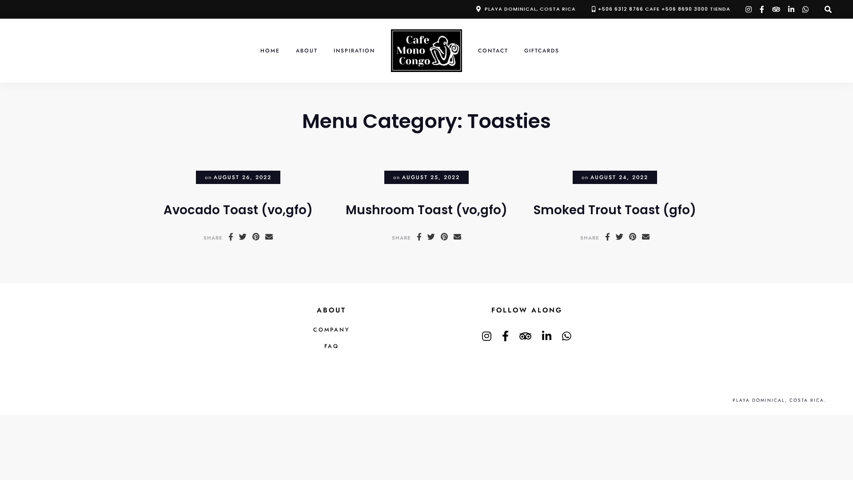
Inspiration (354, 50)
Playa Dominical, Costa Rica (530, 8)
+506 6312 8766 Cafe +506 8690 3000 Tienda (664, 8)
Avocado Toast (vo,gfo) (238, 210)
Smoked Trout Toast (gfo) (615, 210)
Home (270, 50)
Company (331, 330)
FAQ (331, 346)
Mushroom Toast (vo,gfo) (426, 210)
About (307, 50)
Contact (493, 50)
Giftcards (541, 50)
